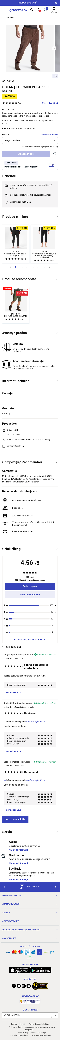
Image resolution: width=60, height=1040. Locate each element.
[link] (30, 586)
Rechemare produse (19, 1035)
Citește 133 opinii (38, 103)
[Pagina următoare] (50, 267)
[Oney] (46, 952)
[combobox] (30, 140)
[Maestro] (20, 953)
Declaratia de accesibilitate (41, 1035)
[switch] (55, 154)
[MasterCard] (14, 953)
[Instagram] (24, 986)
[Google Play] (40, 972)
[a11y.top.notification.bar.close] (55, 2)
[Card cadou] (33, 953)
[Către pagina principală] (18, 10)
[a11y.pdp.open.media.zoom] (30, 48)
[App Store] (19, 972)
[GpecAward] (39, 988)
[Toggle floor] (57, 217)
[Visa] (8, 952)
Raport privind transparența (35, 1033)
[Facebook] (14, 986)
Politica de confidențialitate (39, 1024)
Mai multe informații (18, 850)
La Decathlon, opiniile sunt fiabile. (30, 639)
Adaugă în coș (26, 154)
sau (30, 195)
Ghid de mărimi (51, 134)
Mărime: (6, 134)
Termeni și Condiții (18, 1024)
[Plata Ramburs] (52, 953)
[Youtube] (19, 986)
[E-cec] (39, 953)
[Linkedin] (29, 986)
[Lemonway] (30, 957)
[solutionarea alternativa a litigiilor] (30, 1002)
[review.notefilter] (55, 605)
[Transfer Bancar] (27, 953)
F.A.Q (20, 1033)
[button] (54, 48)
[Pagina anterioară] (10, 267)
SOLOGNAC (8, 81)
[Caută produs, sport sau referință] (31, 10)
